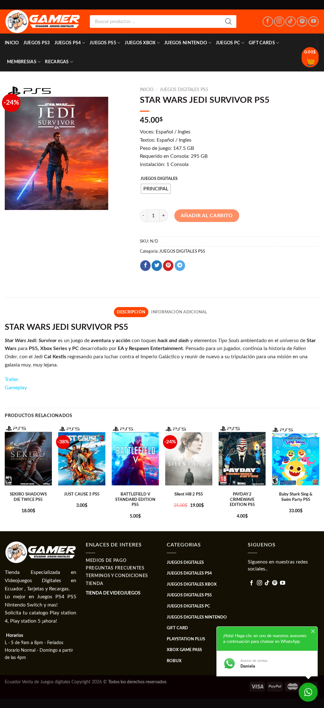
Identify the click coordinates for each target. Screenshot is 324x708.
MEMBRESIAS (21, 61)
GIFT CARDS (262, 42)
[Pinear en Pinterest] (168, 265)
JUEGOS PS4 (67, 42)
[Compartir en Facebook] (145, 265)
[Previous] (5, 478)
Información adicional (179, 312)
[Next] (319, 478)
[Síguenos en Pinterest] (302, 21)
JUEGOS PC (228, 42)
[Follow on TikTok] (290, 21)
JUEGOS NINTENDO (185, 42)
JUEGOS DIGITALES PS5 (184, 90)
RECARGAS (57, 61)
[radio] (156, 189)
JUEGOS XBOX (140, 42)
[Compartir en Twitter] (157, 265)
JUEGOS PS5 (103, 42)
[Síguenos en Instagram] (279, 21)
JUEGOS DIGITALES (159, 179)
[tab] (131, 312)
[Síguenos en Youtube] (313, 21)
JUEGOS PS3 (36, 42)
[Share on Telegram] (180, 265)
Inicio (12, 42)
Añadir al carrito (207, 215)
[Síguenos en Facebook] (268, 21)
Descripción (131, 312)
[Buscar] (228, 21)
